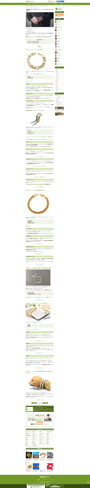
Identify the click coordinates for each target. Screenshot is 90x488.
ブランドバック (42, 443)
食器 (26, 443)
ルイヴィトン (57, 69)
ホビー (27, 437)
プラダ (41, 435)
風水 (34, 433)
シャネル (34, 439)
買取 (26, 439)
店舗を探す (59, 1)
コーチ (56, 91)
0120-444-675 (53, 1)
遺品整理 (27, 433)
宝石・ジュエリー (28, 445)
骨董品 (34, 443)
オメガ (56, 74)
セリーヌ (57, 87)
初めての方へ (58, 95)
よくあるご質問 (58, 97)
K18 (40, 431)
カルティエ (57, 78)
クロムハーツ (57, 89)
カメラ (27, 441)
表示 (40, 46)
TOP (26, 5)
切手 (41, 441)
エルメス (49, 437)
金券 (34, 441)
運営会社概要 (38, 479)
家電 (34, 437)
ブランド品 (34, 435)
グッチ (48, 435)
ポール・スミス (42, 437)
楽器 (48, 439)
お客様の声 (57, 99)
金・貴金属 (31, 5)
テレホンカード (42, 433)
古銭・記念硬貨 (28, 435)
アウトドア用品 (49, 431)
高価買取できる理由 (58, 102)
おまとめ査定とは (58, 104)
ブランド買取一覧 (41, 3)
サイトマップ (51, 479)
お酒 (48, 441)
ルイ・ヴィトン (28, 431)
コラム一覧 (28, 5)
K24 (33, 431)
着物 (48, 433)
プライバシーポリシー (45, 479)
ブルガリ (57, 80)
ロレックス (41, 439)
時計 (48, 443)
